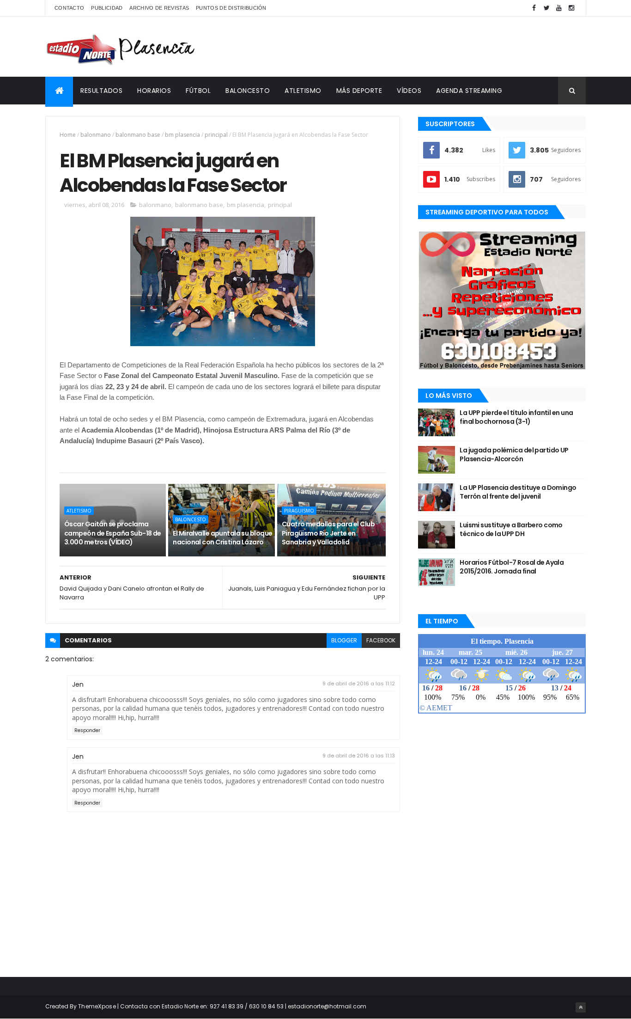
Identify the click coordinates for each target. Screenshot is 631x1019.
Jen (78, 684)
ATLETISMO (303, 90)
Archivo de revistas (159, 8)
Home (68, 135)
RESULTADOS (101, 90)
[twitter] (546, 8)
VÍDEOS (409, 90)
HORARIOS (154, 90)
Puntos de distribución (231, 8)
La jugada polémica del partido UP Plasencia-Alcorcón (514, 454)
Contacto (69, 8)
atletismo (79, 510)
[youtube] (559, 8)
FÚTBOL (198, 90)
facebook (380, 640)
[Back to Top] (581, 1007)
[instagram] (571, 8)
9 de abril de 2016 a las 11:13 (358, 755)
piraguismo (299, 510)
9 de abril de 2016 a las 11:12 (358, 683)
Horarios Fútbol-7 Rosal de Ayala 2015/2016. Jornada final (512, 567)
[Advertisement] (417, 46)
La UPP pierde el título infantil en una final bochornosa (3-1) (516, 417)
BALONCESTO (247, 90)
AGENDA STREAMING (469, 90)
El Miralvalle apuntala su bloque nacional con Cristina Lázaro (222, 538)
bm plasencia (182, 135)
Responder (87, 730)
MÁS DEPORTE (359, 90)
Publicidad (106, 8)
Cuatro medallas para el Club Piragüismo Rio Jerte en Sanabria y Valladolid (328, 533)
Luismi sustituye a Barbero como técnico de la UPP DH (511, 529)
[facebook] (534, 8)
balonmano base (137, 135)
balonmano (95, 135)
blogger (344, 640)
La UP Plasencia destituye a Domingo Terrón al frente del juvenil (518, 492)
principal (216, 135)
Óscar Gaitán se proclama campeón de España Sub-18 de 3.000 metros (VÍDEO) (112, 533)
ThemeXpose (97, 1006)
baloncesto (190, 519)
